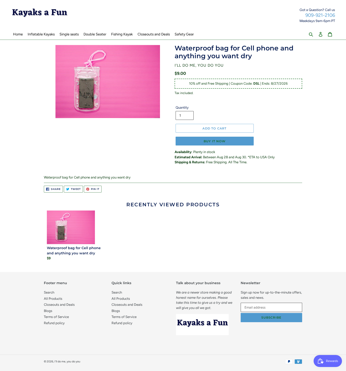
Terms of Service (56, 317)
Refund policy (54, 323)
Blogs (48, 311)
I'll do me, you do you (67, 361)
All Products (53, 299)
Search (49, 292)
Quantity (182, 107)
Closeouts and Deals (59, 305)
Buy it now (214, 141)
